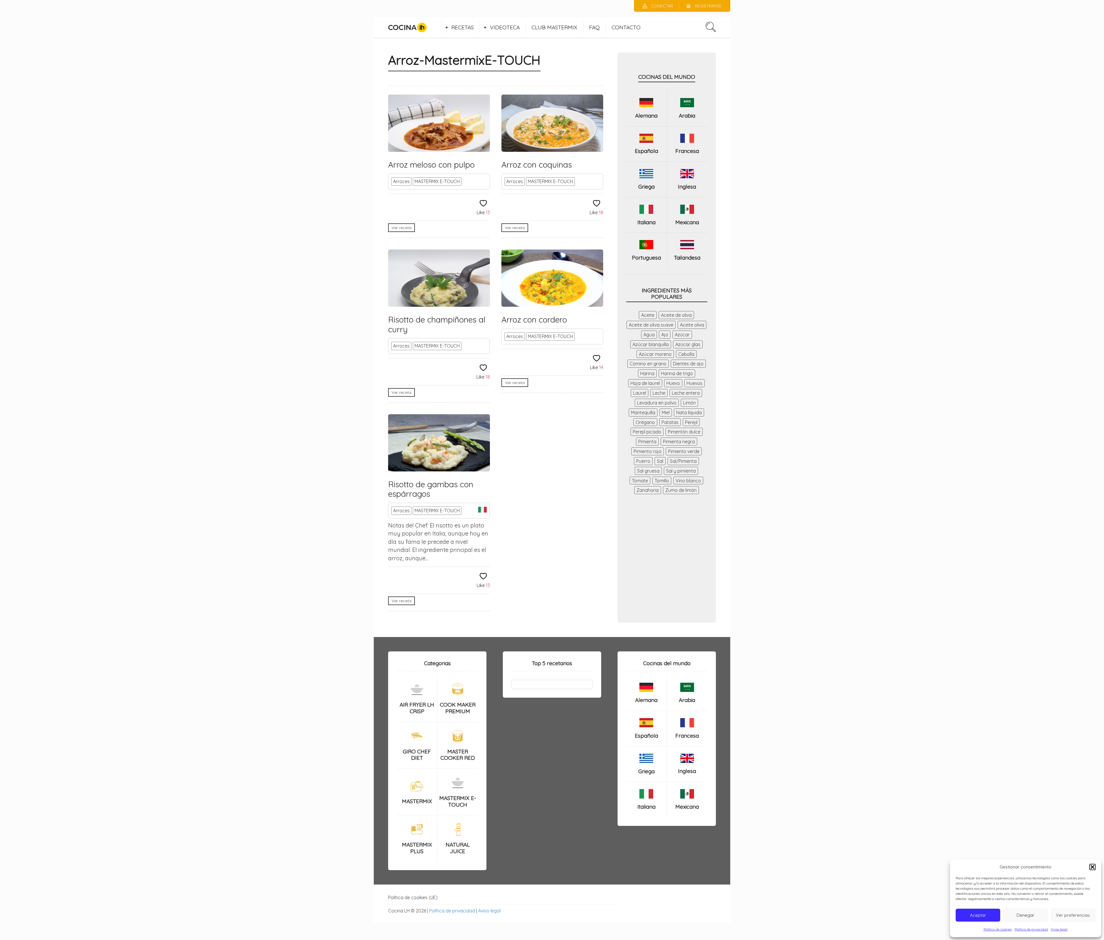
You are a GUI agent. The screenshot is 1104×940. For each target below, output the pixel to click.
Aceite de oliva (676, 315)
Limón (689, 403)
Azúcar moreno (655, 354)
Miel (666, 412)
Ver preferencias (1073, 915)
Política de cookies (998, 929)
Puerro (643, 461)
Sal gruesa (648, 471)
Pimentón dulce (684, 432)
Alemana (646, 115)
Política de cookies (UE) (413, 897)
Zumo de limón (681, 490)
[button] (1092, 867)
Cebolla (686, 354)
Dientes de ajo (688, 364)
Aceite (647, 315)
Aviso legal (1059, 929)
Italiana (646, 222)
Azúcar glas (687, 344)
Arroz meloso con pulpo (431, 165)
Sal (660, 461)
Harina (647, 373)
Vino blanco (688, 481)
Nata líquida (689, 412)
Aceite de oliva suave (651, 325)
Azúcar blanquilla (650, 344)
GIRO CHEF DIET (417, 754)
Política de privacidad (1031, 929)
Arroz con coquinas (536, 165)
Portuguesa (646, 257)
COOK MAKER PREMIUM (458, 708)
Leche (659, 393)
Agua (649, 334)
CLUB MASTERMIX (554, 27)
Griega (646, 186)
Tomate (640, 481)
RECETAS (462, 27)
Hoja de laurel (645, 383)
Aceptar (978, 915)
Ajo (664, 334)
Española (646, 150)
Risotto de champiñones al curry (436, 324)
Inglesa (687, 186)
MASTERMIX (417, 801)
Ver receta (401, 227)
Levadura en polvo (656, 403)
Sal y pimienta (681, 471)
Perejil (691, 422)
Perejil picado (647, 432)
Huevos (694, 383)
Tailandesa (687, 257)
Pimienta (647, 441)
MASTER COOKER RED (457, 754)
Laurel (639, 393)
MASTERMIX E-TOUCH (437, 181)
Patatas (670, 422)
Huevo (673, 383)
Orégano (645, 422)
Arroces (401, 181)
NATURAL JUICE (458, 848)
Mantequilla (643, 412)
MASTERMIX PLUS (417, 848)
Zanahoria (648, 490)
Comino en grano (648, 364)
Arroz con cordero (534, 319)
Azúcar (682, 334)
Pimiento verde (683, 451)
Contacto (626, 27)
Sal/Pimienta (683, 461)
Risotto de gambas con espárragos (430, 489)
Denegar (1025, 915)
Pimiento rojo (648, 451)
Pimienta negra (679, 441)
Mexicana (687, 222)
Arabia (687, 115)
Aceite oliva (692, 325)
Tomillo (662, 481)
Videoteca (505, 27)
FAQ (594, 27)
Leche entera (686, 393)
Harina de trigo (677, 373)
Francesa (687, 150)
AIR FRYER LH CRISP (417, 708)
